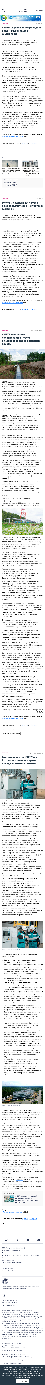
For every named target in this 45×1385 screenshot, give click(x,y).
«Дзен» (25, 143)
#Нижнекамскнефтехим (11, 733)
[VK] (6, 1240)
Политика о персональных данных (13, 1347)
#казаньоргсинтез (19, 730)
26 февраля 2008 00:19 (36, 198)
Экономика (5, 330)
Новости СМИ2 (10, 183)
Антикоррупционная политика (12, 1350)
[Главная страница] (23, 10)
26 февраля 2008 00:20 (36, 23)
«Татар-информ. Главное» (12, 137)
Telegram (33, 143)
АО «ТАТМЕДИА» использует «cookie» (13, 1354)
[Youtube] (38, 1240)
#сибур (5, 730)
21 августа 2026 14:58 (37, 330)
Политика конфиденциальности (12, 1363)
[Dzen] (28, 1240)
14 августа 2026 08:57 (36, 753)
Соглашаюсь (22, 1381)
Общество (5, 23)
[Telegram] (17, 1240)
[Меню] (41, 10)
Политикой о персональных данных (20, 1375)
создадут (19, 1179)
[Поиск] (3, 10)
